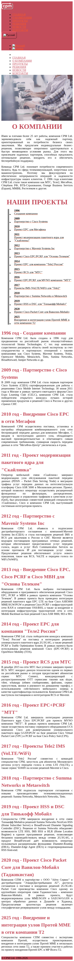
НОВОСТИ (19, 27)
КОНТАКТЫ (20, 30)
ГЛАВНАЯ (19, 14)
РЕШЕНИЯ (19, 23)
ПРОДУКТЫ (20, 20)
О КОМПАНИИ (22, 17)
